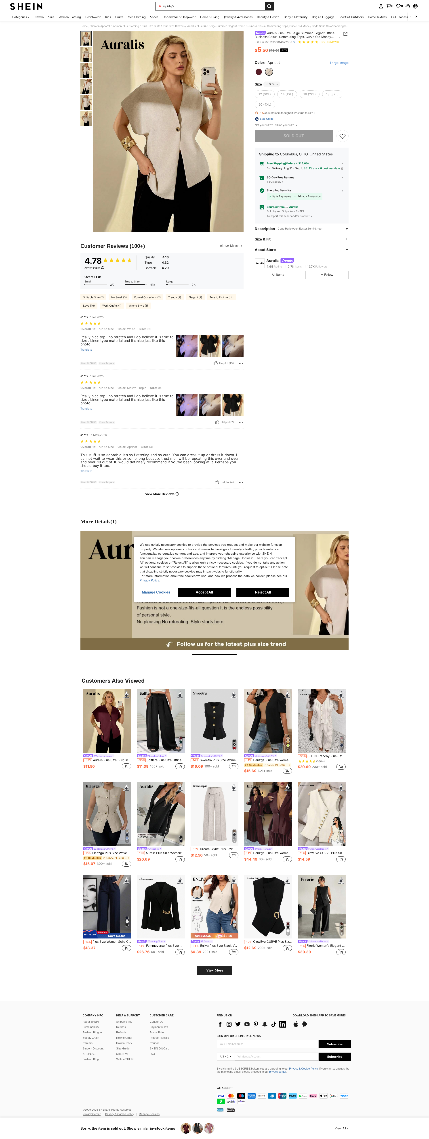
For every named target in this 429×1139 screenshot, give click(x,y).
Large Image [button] (339, 63)
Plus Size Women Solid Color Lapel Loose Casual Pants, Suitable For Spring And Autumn (107, 941)
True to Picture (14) (221, 297)
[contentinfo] (284, 1098)
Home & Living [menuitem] (209, 17)
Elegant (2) (195, 297)
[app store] (296, 1026)
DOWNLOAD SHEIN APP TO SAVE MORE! (319, 1015)
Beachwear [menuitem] (93, 17)
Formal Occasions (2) (147, 297)
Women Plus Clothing (126, 26)
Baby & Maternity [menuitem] (295, 17)
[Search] (269, 6)
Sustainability (91, 1027)
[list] (252, 1024)
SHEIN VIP (122, 1053)
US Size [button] (270, 84)
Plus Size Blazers (174, 26)
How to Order (124, 1037)
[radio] (259, 72)
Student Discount (93, 1048)
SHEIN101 (89, 1053)
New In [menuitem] (39, 17)
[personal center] (381, 6)
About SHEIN (91, 1021)
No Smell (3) (119, 297)
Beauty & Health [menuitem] (268, 17)
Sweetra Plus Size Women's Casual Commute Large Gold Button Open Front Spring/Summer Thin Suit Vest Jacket (214, 760)
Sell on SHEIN (125, 1059)
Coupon (155, 1043)
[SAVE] (342, 136)
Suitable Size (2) (93, 297)
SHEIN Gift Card (159, 1048)
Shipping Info (124, 1021)
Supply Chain (91, 1037)
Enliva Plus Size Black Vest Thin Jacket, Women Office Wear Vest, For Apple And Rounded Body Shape (214, 945)
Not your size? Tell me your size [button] (275, 125)
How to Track (124, 1043)
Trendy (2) (174, 297)
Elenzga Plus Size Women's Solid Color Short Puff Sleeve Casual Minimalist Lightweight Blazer (268, 760)
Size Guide (123, 1048)
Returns (121, 1027)
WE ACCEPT (225, 1088)
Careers (88, 1043)
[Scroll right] (416, 17)
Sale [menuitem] (51, 17)
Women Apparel (100, 26)
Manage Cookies (149, 1114)
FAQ (152, 1053)
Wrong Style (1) (138, 305)
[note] (107, 934)
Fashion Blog (91, 1059)
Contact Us (156, 1021)
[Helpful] (215, 363)
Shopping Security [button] (279, 190)
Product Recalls (159, 1037)
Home (84, 26)
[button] (407, 6)
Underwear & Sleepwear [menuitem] (179, 17)
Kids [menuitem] (108, 17)
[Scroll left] (410, 17)
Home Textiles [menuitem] (377, 17)
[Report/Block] (241, 363)
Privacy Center (92, 1114)
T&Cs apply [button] (274, 182)
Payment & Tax (159, 1027)
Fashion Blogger (93, 1032)
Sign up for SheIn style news (239, 1036)
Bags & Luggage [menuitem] (323, 17)
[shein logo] (26, 6)
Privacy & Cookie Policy (303, 1068)
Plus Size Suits (151, 26)
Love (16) (89, 305)
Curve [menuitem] (119, 17)
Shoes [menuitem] (154, 17)
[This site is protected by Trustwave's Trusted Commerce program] (220, 1110)
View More (214, 970)
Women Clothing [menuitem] (70, 17)
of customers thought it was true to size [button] (286, 113)
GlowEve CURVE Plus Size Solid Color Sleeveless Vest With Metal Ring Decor (268, 941)
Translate (86, 349)
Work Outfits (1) (111, 305)
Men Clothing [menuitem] (137, 17)
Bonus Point (157, 1032)
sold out (294, 136)
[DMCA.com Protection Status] (231, 1110)
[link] (389, 6)
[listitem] (107, 732)
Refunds (121, 1032)
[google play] (304, 1026)
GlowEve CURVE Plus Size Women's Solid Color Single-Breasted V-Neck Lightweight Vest (322, 853)
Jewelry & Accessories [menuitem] (238, 17)
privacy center (277, 1071)
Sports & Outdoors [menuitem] (351, 17)
